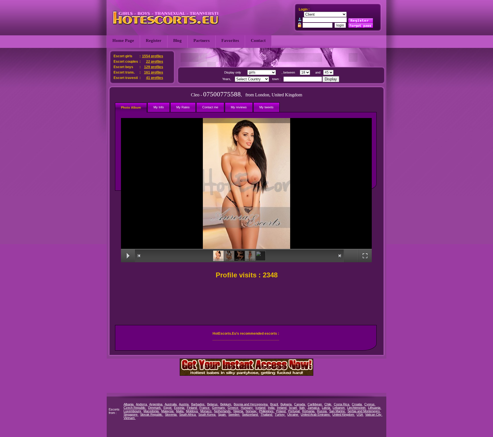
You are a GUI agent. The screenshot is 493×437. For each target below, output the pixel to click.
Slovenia (171, 414)
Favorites (230, 40)
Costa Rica (342, 404)
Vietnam (130, 418)
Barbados (198, 404)
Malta (180, 411)
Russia (322, 411)
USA (360, 414)
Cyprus (369, 404)
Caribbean (315, 404)
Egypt (167, 407)
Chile (328, 404)
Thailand (266, 414)
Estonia (179, 407)
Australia (171, 404)
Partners (201, 40)
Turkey (280, 414)
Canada (300, 404)
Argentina (156, 404)
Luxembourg (133, 411)
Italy (302, 407)
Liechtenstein (356, 407)
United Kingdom (343, 414)
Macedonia (151, 411)
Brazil (274, 404)
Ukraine (293, 414)
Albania (129, 404)
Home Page (123, 40)
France (204, 407)
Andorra (142, 404)
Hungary (247, 407)
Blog (177, 40)
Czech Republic (135, 407)
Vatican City (373, 414)
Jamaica (314, 407)
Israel (293, 407)
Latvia (326, 407)
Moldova (192, 411)
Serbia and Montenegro (364, 411)
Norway (251, 411)
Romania (308, 411)
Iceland (260, 407)
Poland (281, 411)
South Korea (207, 414)
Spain (222, 414)
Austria (184, 404)
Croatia (357, 404)
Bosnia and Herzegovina (251, 404)
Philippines (266, 411)
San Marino (337, 411)
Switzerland (250, 414)
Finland (192, 407)
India (271, 407)
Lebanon (339, 407)
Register (153, 40)
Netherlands (223, 411)
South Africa (188, 414)
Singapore (131, 414)
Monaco (206, 411)
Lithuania (374, 407)
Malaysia (167, 411)
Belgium (226, 404)
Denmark (155, 407)
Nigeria (238, 411)
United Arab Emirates (316, 414)
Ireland (282, 407)
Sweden (234, 414)
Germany (219, 407)
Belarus (213, 404)
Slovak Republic (151, 414)
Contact (258, 40)
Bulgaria (286, 404)
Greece (233, 407)
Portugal (294, 411)
